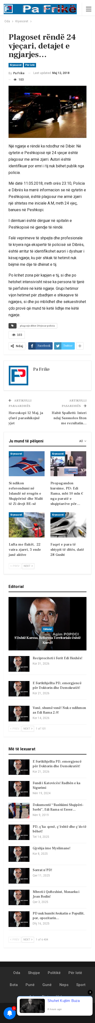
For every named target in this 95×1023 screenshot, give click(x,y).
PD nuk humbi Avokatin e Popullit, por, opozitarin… (59, 915)
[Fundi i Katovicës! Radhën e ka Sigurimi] (19, 789)
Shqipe (34, 973)
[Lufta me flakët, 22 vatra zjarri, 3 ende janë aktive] (27, 524)
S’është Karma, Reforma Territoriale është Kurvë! (47, 640)
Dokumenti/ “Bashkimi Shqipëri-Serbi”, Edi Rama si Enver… (58, 807)
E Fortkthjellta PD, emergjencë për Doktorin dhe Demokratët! (57, 685)
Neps (63, 985)
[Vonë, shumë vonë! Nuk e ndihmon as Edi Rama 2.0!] (19, 713)
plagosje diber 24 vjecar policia (37, 325)
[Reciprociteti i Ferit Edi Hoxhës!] (19, 664)
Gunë (47, 985)
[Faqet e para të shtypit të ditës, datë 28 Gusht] (68, 524)
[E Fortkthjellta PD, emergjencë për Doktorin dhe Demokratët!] (19, 689)
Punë (30, 985)
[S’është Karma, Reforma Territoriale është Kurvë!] (47, 624)
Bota (14, 985)
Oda (16, 973)
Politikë (54, 973)
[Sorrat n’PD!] (19, 876)
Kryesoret (15, 65)
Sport (81, 985)
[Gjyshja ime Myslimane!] (19, 854)
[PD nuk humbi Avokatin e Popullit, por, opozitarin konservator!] (19, 919)
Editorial (47, 629)
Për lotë (30, 65)
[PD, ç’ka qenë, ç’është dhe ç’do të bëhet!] (19, 832)
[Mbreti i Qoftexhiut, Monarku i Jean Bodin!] (19, 897)
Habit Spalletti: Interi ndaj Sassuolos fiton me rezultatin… (69, 418)
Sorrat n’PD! (42, 870)
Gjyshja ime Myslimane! (51, 848)
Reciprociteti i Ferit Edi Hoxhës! (57, 658)
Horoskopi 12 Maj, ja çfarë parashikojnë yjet (26, 418)
